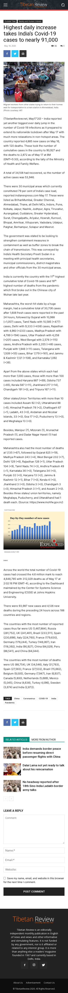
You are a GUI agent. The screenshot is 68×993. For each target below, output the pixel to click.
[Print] (23, 53)
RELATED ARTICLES (16, 739)
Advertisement (33, 982)
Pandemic (10, 702)
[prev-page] (5, 799)
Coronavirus (29, 698)
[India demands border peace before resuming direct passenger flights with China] (12, 753)
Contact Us (49, 982)
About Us (18, 982)
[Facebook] (6, 53)
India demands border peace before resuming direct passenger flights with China (42, 752)
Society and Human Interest (30, 21)
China (17, 698)
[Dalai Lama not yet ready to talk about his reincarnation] (12, 769)
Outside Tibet (10, 21)
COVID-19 (43, 698)
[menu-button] (5, 5)
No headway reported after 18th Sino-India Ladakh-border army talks (43, 786)
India (53, 698)
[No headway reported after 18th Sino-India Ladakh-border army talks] (12, 786)
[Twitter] (15, 53)
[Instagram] (34, 965)
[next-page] (11, 799)
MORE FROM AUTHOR (44, 739)
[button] (63, 5)
